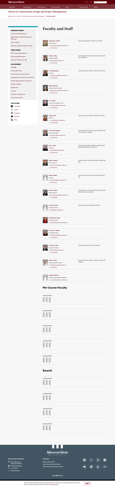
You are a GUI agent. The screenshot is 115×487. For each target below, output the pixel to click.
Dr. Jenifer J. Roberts (54, 230)
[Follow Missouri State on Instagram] (98, 460)
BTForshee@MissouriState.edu (58, 105)
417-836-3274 (54, 152)
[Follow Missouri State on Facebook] (85, 460)
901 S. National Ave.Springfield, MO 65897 (16, 462)
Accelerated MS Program (18, 56)
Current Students (41, 7)
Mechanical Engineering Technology (21, 46)
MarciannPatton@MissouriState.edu (59, 195)
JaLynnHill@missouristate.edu (58, 120)
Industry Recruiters (16, 71)
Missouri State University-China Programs (53, 466)
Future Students (27, 7)
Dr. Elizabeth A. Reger (54, 218)
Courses (13, 91)
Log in (86, 2)
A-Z (91, 2)
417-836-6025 (54, 108)
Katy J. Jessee (52, 145)
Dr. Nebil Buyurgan (54, 71)
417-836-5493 (54, 237)
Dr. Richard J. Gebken (54, 41)
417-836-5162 (54, 137)
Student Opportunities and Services (21, 81)
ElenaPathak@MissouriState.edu (58, 180)
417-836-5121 (54, 48)
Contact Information (17, 97)
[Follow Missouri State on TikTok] (105, 460)
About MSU (12, 7)
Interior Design (15, 42)
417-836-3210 (54, 93)
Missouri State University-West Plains (52, 464)
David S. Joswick (53, 160)
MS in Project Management (19, 53)
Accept (87, 483)
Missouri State (11, 16)
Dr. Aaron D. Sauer (53, 245)
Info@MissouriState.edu (16, 466)
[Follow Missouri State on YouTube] (85, 467)
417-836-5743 (54, 63)
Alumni (67, 7)
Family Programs (84, 7)
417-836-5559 (54, 252)
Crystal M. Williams (54, 275)
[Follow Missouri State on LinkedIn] (91, 467)
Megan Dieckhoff (53, 86)
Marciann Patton (53, 190)
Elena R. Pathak (53, 175)
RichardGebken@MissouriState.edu (59, 45)
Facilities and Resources (18, 94)
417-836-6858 (54, 197)
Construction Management (19, 34)
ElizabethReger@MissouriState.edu (59, 222)
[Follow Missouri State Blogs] (98, 467)
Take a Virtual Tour (15, 470)
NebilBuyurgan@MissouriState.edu (59, 75)
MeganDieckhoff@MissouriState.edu (59, 90)
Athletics (96, 7)
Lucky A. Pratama (53, 205)
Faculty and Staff (55, 7)
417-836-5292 (54, 78)
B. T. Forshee (52, 100)
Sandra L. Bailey (53, 56)
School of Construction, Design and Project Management (37, 11)
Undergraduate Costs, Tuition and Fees (22, 77)
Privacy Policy (54, 484)
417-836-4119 (54, 167)
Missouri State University (49, 462)
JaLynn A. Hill (52, 115)
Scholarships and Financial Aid (20, 74)
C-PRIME (13, 67)
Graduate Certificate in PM (19, 60)
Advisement (14, 87)
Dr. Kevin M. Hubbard (54, 130)
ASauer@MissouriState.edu (57, 250)
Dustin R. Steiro (53, 260)
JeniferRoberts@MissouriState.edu (59, 235)
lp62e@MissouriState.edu (57, 210)
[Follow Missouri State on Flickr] (105, 467)
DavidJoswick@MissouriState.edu (59, 165)
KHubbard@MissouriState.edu (58, 135)
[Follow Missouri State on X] (91, 460)
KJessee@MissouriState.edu (57, 150)
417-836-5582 (54, 122)
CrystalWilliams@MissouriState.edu (59, 280)
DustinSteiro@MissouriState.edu (58, 265)
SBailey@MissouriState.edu (57, 60)
